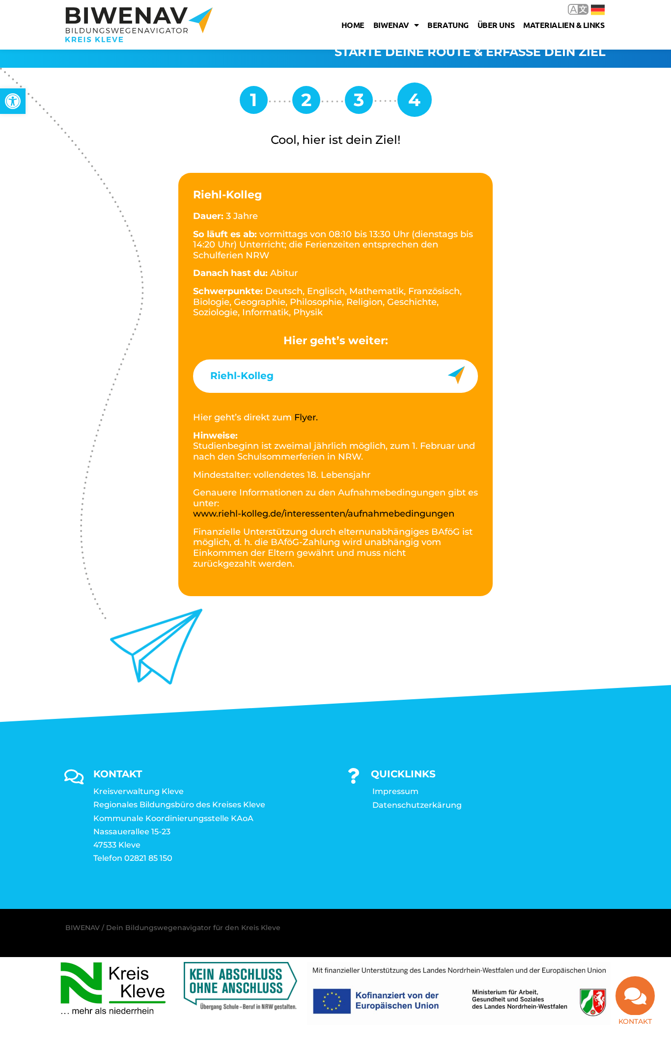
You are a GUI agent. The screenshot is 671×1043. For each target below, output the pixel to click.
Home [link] (352, 25)
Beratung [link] (447, 25)
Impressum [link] (395, 791)
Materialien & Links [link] (563, 25)
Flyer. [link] (306, 417)
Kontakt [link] (635, 1021)
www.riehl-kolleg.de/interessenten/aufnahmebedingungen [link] (323, 513)
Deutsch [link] (590, 9)
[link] (13, 101)
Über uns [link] (495, 25)
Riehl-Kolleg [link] (242, 376)
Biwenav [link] (391, 25)
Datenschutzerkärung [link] (417, 805)
